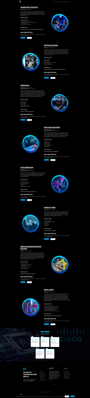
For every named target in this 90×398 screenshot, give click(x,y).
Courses (59, 1)
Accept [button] (72, 396)
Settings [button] (67, 396)
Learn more (32, 345)
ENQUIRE (29, 282)
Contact (64, 1)
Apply (61, 1)
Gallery (67, 1)
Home (54, 1)
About (56, 1)
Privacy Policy (61, 396)
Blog (69, 1)
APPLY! (23, 282)
